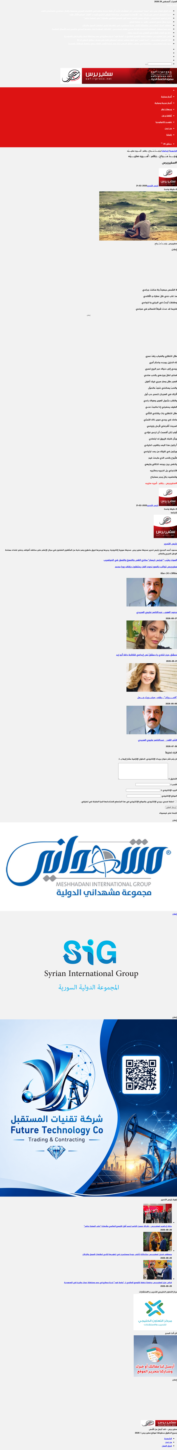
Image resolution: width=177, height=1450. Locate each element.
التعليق (172, 779)
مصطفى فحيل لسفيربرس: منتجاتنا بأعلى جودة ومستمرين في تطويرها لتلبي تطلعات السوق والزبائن (127, 25)
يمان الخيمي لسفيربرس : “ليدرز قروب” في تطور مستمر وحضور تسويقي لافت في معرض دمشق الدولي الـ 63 (124, 40)
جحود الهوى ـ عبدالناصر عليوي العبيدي (156, 612)
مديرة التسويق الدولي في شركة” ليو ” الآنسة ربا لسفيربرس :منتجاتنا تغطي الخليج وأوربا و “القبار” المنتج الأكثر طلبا (121, 14)
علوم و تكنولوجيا (164, 122)
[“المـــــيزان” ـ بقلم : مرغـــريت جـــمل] (151, 691)
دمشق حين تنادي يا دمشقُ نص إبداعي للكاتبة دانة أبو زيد (146, 655)
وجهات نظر (166, 109)
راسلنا (169, 135)
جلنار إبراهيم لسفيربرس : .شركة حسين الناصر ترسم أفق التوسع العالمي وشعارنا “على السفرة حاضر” (128, 18)
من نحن (168, 128)
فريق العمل (167, 1446)
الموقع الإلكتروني (169, 796)
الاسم (173, 784)
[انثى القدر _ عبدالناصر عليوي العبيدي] (151, 734)
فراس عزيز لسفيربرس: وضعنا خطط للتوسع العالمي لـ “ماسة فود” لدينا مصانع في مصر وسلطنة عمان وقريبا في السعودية (118, 36)
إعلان (174, 914)
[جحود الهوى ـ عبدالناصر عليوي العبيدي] (151, 606)
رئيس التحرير (152, 186)
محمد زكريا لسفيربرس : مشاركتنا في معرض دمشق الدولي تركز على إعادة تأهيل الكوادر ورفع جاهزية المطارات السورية (120, 44)
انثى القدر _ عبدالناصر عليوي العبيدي (157, 740)
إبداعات (165, 151)
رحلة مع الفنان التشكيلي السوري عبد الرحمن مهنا (149, 33)
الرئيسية (173, 151)
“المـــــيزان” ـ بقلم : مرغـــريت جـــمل (157, 698)
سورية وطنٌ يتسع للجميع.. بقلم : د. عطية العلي (150, 22)
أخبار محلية (166, 97)
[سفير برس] (118, 83)
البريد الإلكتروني (169, 790)
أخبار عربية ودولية (163, 103)
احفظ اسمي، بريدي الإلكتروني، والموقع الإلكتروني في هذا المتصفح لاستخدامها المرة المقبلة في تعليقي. (127, 802)
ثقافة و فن (167, 116)
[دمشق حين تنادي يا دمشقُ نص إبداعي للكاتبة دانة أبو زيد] (151, 648)
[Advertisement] (157, 268)
